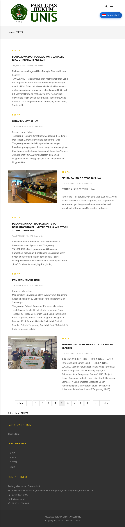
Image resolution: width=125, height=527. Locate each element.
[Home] (34, 12)
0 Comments (37, 66)
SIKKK (13, 457)
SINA (12, 453)
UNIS (12, 467)
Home (11, 32)
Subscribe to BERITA (18, 413)
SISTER (13, 462)
